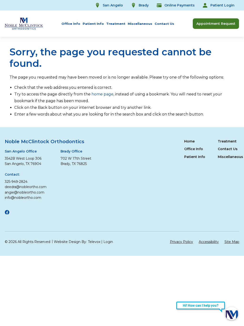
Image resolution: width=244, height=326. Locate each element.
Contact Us (164, 24)
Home (189, 141)
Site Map (231, 242)
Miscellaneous (140, 24)
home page (102, 94)
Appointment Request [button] (215, 23)
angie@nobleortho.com (24, 192)
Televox (94, 242)
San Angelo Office (21, 151)
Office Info (70, 24)
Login (108, 242)
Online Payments (179, 5)
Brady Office (71, 151)
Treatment (115, 24)
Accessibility (209, 242)
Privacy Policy (181, 242)
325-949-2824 (16, 181)
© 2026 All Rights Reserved (27, 242)
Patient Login (222, 5)
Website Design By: (70, 242)
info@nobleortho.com (23, 197)
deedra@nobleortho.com (25, 187)
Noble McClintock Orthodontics (44, 141)
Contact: (12, 174)
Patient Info (93, 24)
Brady (144, 5)
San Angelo (113, 5)
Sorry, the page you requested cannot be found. (111, 57)
